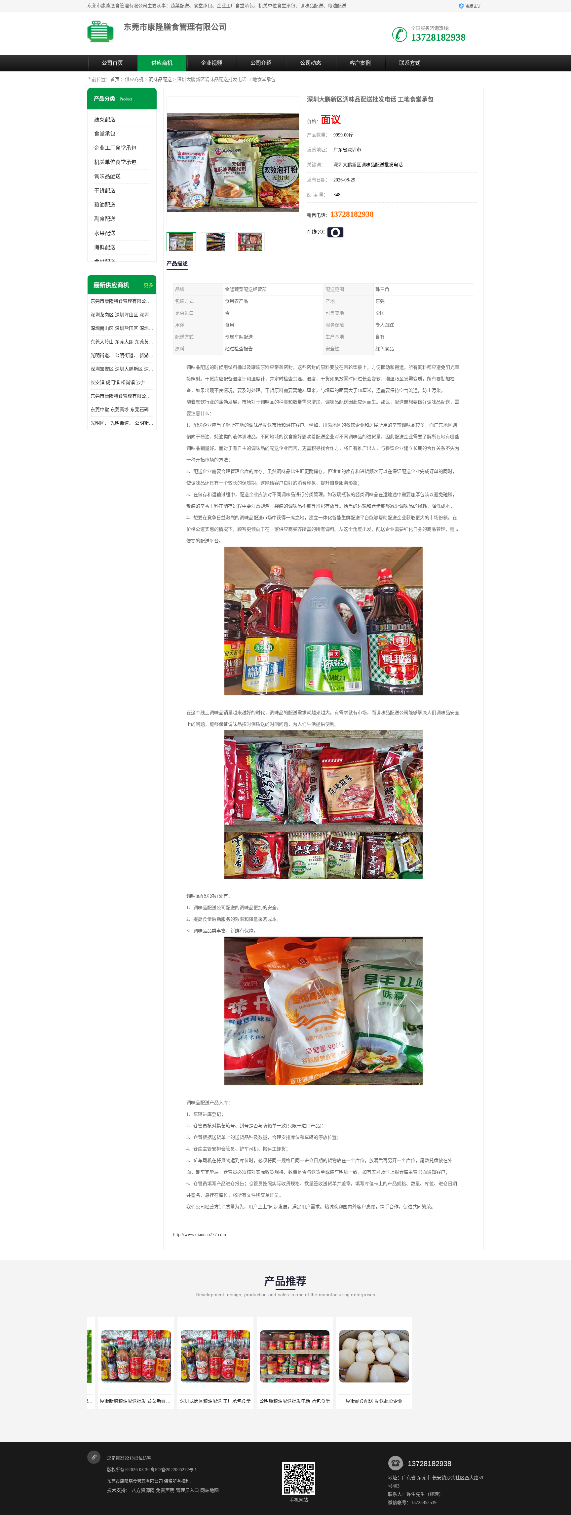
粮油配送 (104, 205)
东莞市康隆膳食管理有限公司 (135, 1481)
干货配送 (104, 190)
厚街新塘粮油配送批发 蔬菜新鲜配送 (126, 1401)
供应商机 (161, 63)
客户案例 (360, 63)
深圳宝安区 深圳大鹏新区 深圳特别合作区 (122, 369)
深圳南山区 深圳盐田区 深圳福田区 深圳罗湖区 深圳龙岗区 (122, 328)
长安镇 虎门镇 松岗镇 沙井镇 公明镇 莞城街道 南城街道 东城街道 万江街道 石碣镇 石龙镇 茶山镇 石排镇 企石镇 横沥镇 (122, 382)
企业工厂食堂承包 (115, 148)
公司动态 (310, 63)
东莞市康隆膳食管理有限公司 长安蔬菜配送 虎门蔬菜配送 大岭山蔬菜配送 (122, 396)
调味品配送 (160, 79)
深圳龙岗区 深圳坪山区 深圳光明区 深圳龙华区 (122, 314)
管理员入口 (187, 1490)
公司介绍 (261, 63)
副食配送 (104, 219)
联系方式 (409, 63)
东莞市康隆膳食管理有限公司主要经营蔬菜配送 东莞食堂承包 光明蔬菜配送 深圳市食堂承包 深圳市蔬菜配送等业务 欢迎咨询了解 (122, 301)
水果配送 (104, 233)
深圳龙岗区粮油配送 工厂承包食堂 (204, 1401)
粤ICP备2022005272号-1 (174, 1469)
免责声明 (165, 1490)
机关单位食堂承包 (115, 162)
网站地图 (209, 1490)
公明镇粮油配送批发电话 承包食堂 (283, 1401)
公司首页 (112, 63)
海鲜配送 (104, 247)
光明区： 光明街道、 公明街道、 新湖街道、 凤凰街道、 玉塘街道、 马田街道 (122, 423)
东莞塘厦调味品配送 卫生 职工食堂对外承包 (451, 1401)
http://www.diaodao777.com (199, 1234)
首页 (115, 79)
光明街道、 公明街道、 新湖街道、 (122, 355)
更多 (148, 285)
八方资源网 (143, 1490)
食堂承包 (104, 133)
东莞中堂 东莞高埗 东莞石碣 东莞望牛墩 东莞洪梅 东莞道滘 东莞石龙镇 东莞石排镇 (122, 409)
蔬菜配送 (104, 119)
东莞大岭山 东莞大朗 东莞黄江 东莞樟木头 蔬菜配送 (122, 341)
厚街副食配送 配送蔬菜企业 (362, 1401)
